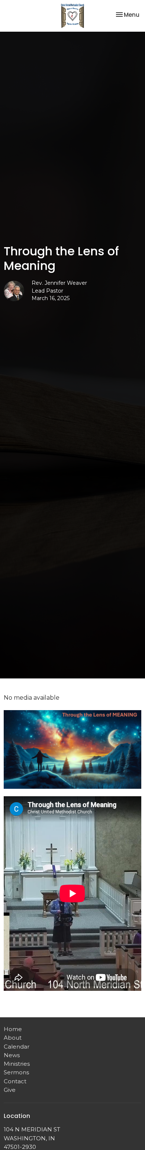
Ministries (17, 1063)
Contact (15, 1081)
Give (10, 1089)
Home (13, 1029)
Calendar (16, 1046)
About (13, 1037)
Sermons (16, 1072)
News (12, 1055)
